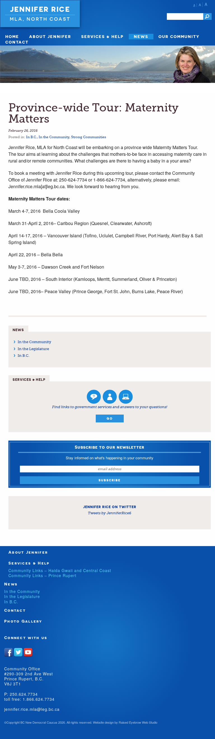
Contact (17, 42)
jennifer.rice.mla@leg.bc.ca (32, 709)
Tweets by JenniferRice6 (109, 513)
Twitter (18, 652)
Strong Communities (88, 137)
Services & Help (102, 36)
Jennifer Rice (40, 9)
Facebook (8, 652)
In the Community (54, 137)
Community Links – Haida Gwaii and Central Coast (59, 570)
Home (12, 36)
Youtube (28, 652)
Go (110, 418)
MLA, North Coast (40, 18)
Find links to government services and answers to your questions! (109, 407)
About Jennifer (50, 36)
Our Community (179, 36)
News (141, 36)
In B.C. (31, 137)
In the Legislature (33, 349)
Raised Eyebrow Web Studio (138, 722)
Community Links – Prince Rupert (42, 575)
